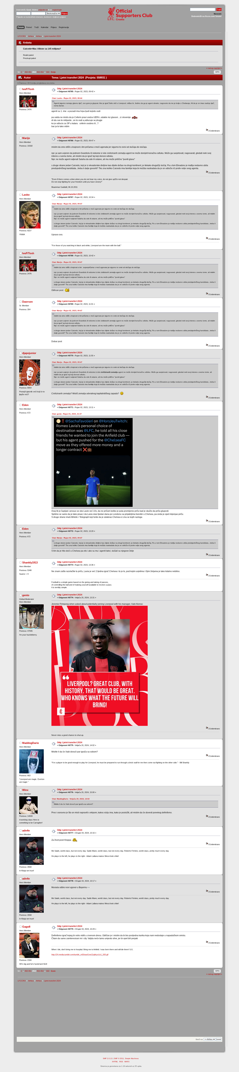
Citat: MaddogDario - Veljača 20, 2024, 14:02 (71, 799)
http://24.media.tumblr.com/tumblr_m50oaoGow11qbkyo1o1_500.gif (79, 954)
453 (38, 72)
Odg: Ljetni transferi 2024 (69, 88)
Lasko (26, 194)
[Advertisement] (119, 1010)
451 (29, 72)
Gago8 (26, 926)
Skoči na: (199, 1039)
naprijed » (218, 68)
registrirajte (57, 10)
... (24, 72)
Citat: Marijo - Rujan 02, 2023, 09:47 (67, 204)
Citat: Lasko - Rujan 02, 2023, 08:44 (67, 98)
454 (42, 72)
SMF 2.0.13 (107, 1058)
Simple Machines (132, 1058)
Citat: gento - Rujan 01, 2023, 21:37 (67, 414)
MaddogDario (30, 742)
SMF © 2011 (119, 1058)
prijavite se (43, 10)
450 (26, 72)
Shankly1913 (30, 562)
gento (25, 595)
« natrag (209, 68)
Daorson (27, 301)
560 (47, 72)
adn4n (26, 830)
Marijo (26, 138)
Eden (25, 404)
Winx (25, 789)
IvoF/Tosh (28, 89)
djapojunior (29, 353)
